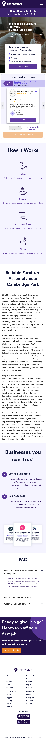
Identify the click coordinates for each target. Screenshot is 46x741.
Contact (9, 688)
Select (22, 120)
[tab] (23, 572)
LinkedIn (29, 701)
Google (29, 704)
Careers (9, 682)
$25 (8, 84)
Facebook (29, 695)
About (8, 679)
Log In (28, 685)
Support (29, 682)
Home (28, 679)
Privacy (34, 737)
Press (8, 685)
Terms (39, 737)
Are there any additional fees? (18, 597)
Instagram (30, 698)
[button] (23, 66)
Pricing (9, 701)
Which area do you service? (17, 604)
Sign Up (29, 688)
